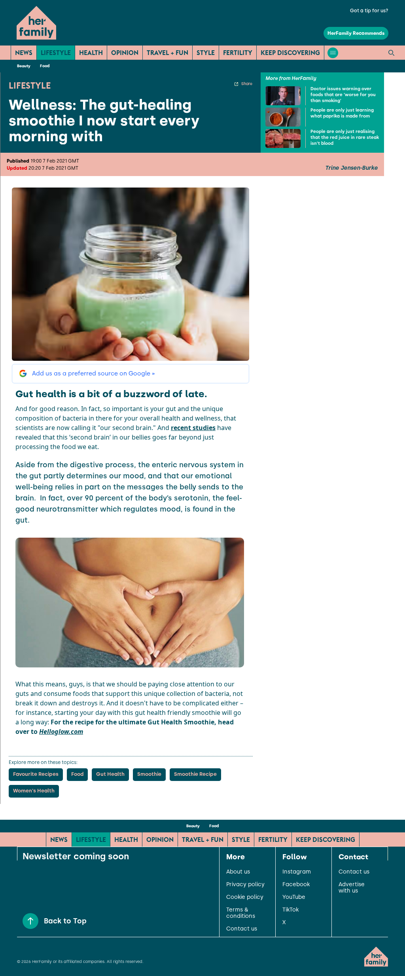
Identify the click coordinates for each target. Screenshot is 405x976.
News (23, 53)
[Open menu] (332, 52)
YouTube (293, 897)
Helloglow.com (61, 731)
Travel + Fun (167, 53)
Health (91, 53)
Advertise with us (352, 887)
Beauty (23, 65)
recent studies (193, 427)
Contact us (241, 929)
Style (206, 53)
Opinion (124, 53)
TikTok (290, 910)
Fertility (237, 53)
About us (238, 872)
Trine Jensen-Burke (351, 168)
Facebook (296, 884)
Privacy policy (245, 884)
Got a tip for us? (369, 10)
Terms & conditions (240, 913)
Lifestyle (56, 53)
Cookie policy (244, 897)
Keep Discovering (290, 53)
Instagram (296, 872)
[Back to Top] (30, 921)
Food (44, 65)
